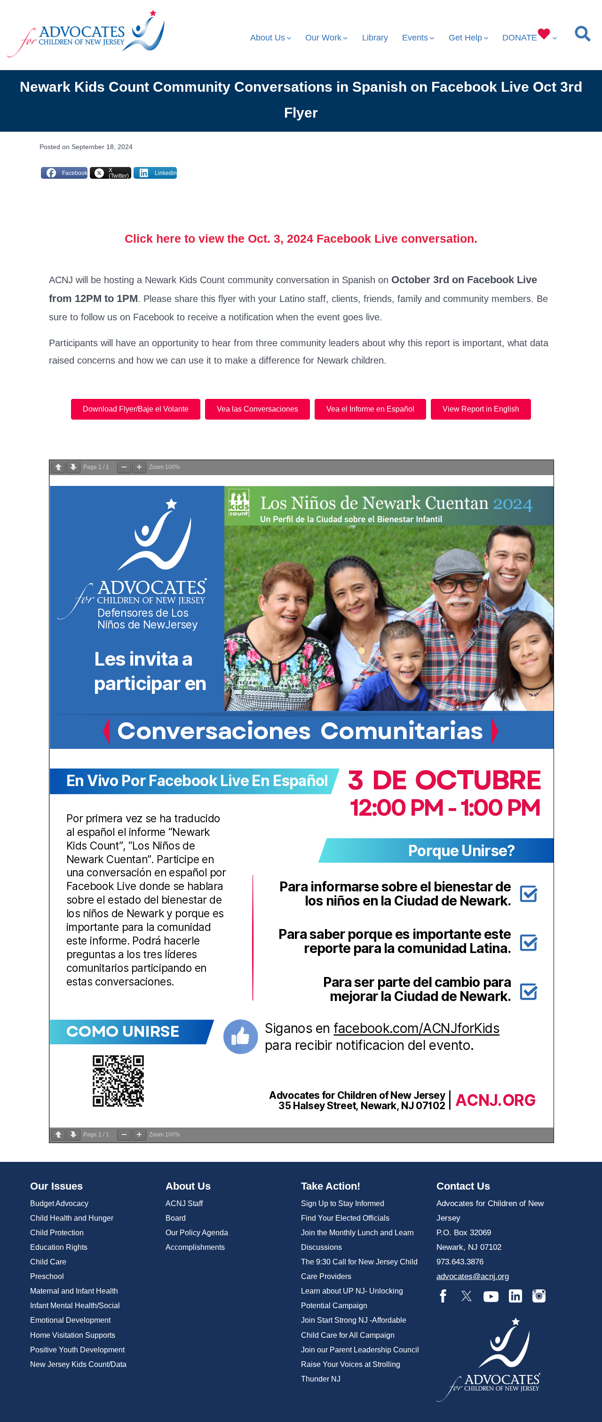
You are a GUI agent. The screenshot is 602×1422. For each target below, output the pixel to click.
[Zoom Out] (124, 467)
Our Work (323, 37)
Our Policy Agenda (197, 1233)
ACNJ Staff (184, 1204)
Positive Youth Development (77, 1350)
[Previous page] (58, 467)
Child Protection (57, 1233)
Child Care (48, 1262)
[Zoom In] (139, 467)
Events (415, 37)
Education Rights (58, 1247)
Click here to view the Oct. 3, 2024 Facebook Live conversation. (301, 238)
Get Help (465, 37)
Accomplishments (195, 1247)
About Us (267, 37)
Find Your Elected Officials (345, 1218)
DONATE (519, 37)
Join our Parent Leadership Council (360, 1350)
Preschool (47, 1276)
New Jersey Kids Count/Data (78, 1364)
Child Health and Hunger (71, 1218)
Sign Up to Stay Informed (342, 1204)
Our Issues (56, 1186)
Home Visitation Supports (72, 1335)
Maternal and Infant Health (74, 1291)
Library (375, 37)
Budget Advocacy (59, 1204)
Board (176, 1218)
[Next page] (73, 467)
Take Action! (330, 1186)
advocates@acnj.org (472, 1276)
